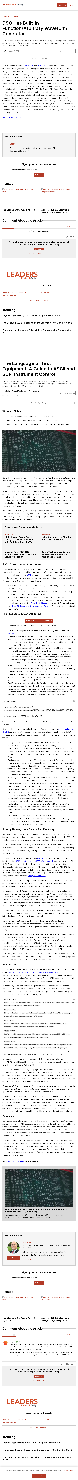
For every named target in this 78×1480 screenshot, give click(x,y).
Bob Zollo (6, 391)
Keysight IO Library (38, 603)
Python (11, 633)
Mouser (43, 292)
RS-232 (40, 858)
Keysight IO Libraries (37, 876)
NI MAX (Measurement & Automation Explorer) (31, 606)
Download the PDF (14, 1161)
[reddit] (43, 59)
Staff (4, 51)
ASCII (28, 575)
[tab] (8, 226)
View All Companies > (39, 301)
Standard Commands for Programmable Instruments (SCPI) (33, 972)
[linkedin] (35, 59)
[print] (75, 59)
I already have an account (39, 253)
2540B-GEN (28, 66)
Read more (71, 1357)
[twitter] (39, 59)
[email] (46, 59)
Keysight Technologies (30, 391)
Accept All (39, 1476)
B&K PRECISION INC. (11, 117)
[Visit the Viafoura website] (70, 237)
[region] (39, 232)
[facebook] (32, 59)
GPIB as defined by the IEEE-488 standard (34, 861)
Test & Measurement (10, 16)
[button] (3, 5)
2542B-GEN (43, 66)
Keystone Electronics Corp (13, 292)
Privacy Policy (68, 1470)
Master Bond (8, 296)
